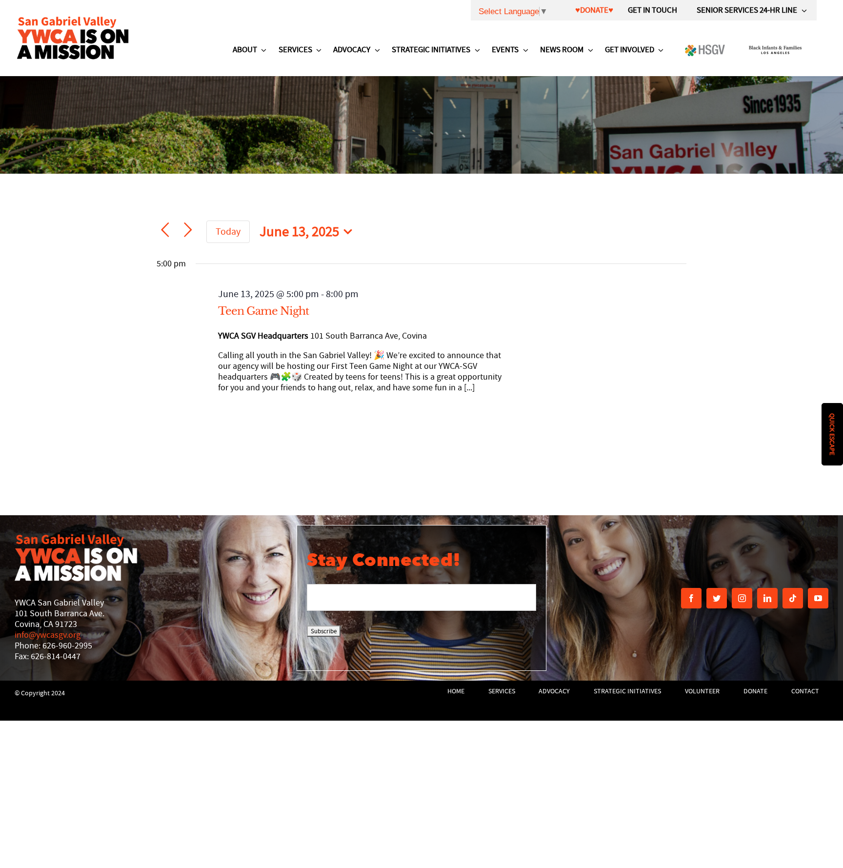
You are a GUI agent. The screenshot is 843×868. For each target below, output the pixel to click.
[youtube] (818, 598)
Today (228, 231)
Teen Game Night (263, 311)
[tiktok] (793, 598)
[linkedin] (767, 598)
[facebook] (691, 598)
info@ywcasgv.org (47, 635)
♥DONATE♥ (594, 10)
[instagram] (742, 598)
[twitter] (716, 598)
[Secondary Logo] (72, 37)
